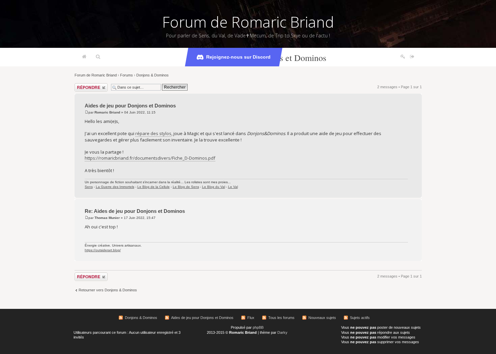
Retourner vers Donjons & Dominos (108, 290)
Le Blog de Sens (186, 187)
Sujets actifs (360, 318)
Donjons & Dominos (152, 75)
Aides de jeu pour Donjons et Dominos (130, 105)
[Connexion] (412, 57)
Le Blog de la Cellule (153, 187)
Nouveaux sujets (322, 318)
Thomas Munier (107, 218)
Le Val (233, 187)
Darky (282, 332)
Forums (126, 75)
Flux (250, 318)
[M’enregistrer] (403, 57)
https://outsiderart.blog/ (103, 250)
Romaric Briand (107, 112)
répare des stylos (153, 133)
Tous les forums (281, 318)
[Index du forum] (84, 57)
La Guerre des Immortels (115, 187)
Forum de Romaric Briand (248, 22)
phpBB (258, 327)
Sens (89, 187)
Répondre (83, 85)
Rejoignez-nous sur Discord (238, 57)
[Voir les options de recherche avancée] (98, 57)
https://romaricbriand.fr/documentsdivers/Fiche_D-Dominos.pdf (150, 158)
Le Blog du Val (213, 187)
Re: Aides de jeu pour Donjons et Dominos (135, 211)
